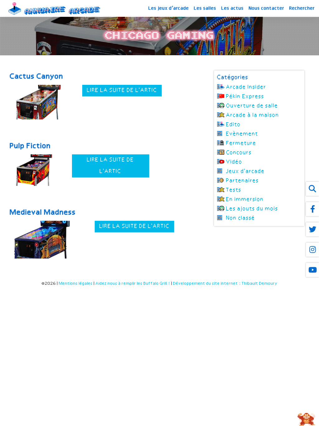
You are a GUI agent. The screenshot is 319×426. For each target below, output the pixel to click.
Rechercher (302, 8)
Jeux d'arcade (245, 171)
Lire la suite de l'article (125, 90)
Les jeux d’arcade (169, 8)
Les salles (205, 8)
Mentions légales (76, 289)
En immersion (245, 199)
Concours (239, 153)
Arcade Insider (246, 87)
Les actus (232, 8)
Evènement (242, 134)
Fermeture (241, 143)
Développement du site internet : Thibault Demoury (225, 289)
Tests (233, 190)
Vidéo (234, 162)
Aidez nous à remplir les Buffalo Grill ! (133, 289)
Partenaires (242, 181)
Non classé (240, 218)
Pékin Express (245, 96)
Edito (233, 125)
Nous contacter (266, 8)
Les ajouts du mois (252, 209)
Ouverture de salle (252, 106)
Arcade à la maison (252, 115)
